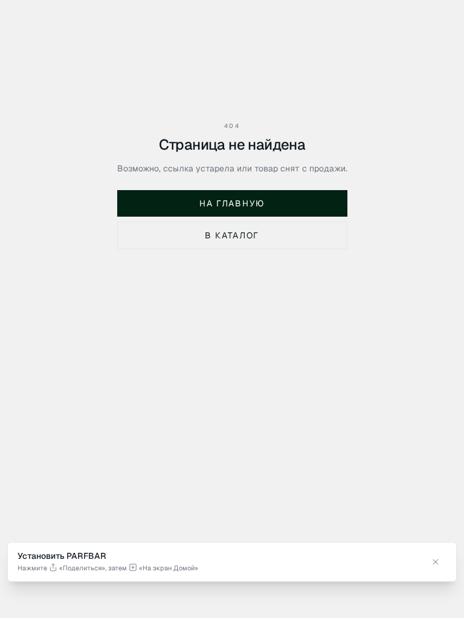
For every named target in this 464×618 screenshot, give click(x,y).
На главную (232, 203)
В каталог (232, 235)
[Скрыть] (435, 562)
